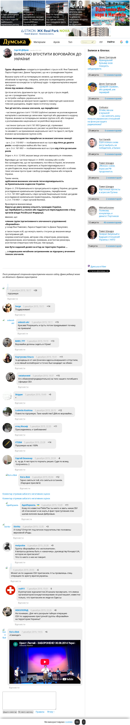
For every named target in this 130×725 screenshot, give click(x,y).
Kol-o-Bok (25, 477)
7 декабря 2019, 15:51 (37, 588)
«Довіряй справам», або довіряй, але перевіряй (109, 89)
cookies (68, 722)
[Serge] (7, 311)
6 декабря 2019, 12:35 (33, 526)
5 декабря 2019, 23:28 (34, 442)
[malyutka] (7, 550)
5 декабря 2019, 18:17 (20, 290)
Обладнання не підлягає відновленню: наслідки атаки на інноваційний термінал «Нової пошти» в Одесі (33, 18)
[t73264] (7, 447)
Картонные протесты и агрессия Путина (109, 191)
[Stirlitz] (6, 526)
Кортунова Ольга (24, 356)
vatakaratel (24, 375)
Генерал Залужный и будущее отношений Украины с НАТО (109, 237)
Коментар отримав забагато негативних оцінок (26, 493)
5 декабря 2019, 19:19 (37, 341)
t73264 (18, 442)
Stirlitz (17, 526)
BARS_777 (20, 341)
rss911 (21, 588)
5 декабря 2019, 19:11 (33, 306)
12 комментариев (112, 75)
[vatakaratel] (10, 381)
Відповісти (12, 298)
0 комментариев (113, 98)
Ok (77, 722)
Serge (18, 306)
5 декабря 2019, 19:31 (46, 356)
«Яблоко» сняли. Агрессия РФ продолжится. (107, 168)
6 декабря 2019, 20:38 (38, 545)
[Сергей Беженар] (7, 463)
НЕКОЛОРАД (21, 610)
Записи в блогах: (99, 50)
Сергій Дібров (21, 50)
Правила (40, 711)
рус (101, 41)
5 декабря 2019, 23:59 (45, 458)
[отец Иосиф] (7, 431)
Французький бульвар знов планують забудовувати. (100, 64)
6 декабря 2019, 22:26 (41, 610)
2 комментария (113, 177)
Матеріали (39, 42)
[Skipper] (7, 400)
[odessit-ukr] (9, 323)
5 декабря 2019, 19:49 (35, 394)
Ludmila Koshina (23, 410)
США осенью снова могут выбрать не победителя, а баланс (109, 145)
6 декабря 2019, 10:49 (52, 505)
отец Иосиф (21, 426)
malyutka (20, 545)
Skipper (19, 394)
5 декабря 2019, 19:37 (43, 375)
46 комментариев (112, 222)
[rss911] (10, 594)
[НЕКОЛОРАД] (7, 615)
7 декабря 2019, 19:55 (32, 631)
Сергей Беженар (23, 458)
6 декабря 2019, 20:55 (23, 569)
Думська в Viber (98, 266)
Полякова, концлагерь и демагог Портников (109, 213)
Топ (70, 42)
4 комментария (113, 246)
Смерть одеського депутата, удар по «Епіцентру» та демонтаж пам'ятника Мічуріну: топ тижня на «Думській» (78, 17)
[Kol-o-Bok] (11, 475)
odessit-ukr (23, 322)
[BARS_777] (7, 346)
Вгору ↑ (51, 711)
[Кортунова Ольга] (7, 362)
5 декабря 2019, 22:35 (40, 426)
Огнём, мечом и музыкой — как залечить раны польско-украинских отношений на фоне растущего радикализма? (104, 117)
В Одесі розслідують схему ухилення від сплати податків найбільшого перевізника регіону (10, 19)
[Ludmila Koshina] (7, 415)
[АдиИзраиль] (12, 505)
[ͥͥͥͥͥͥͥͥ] (4, 288)
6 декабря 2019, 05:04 (42, 477)
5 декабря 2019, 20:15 (45, 410)
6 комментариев (113, 130)
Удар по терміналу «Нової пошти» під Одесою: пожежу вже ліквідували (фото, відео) (56, 19)
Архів (56, 42)
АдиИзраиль (29, 505)
